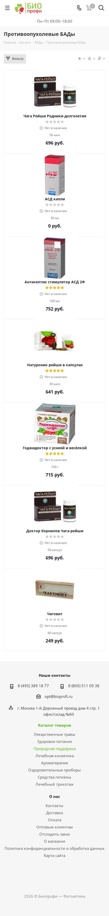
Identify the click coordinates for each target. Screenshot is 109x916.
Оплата (54, 819)
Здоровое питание (54, 741)
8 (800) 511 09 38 (83, 685)
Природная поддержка (54, 748)
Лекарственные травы (54, 734)
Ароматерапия (54, 762)
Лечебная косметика (54, 755)
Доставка (54, 812)
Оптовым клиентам (54, 826)
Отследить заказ (54, 834)
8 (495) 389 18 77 (33, 685)
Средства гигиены (54, 777)
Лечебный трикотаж (54, 784)
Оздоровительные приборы (54, 769)
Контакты (54, 805)
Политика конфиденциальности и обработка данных (54, 848)
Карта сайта (54, 855)
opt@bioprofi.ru (58, 696)
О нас (54, 796)
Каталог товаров (54, 725)
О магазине (54, 841)
